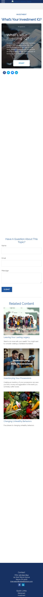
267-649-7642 (24, 575)
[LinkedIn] (23, 584)
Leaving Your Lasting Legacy (17, 337)
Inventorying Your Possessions (17, 378)
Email (4, 258)
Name (4, 246)
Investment (21, 595)
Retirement (21, 593)
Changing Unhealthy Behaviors (18, 421)
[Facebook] (19, 584)
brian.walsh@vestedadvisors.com (21, 581)
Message (5, 271)
